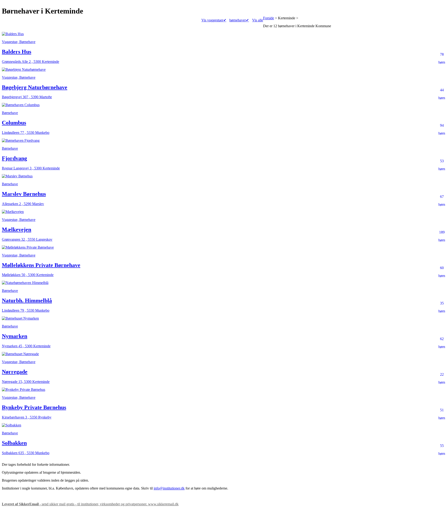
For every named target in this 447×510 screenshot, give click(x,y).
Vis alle (257, 20)
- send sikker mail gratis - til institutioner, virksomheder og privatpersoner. (90, 504)
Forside (268, 18)
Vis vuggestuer (213, 20)
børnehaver (239, 20)
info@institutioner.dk (169, 488)
